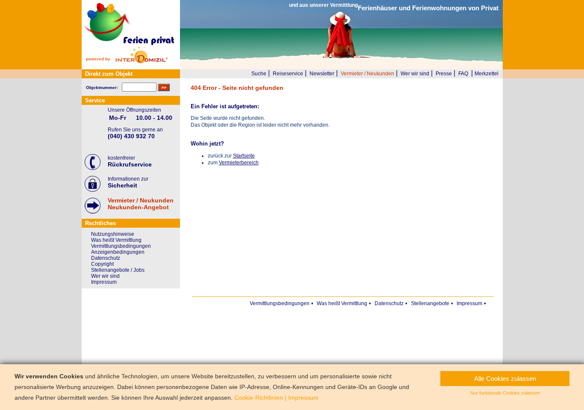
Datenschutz (105, 258)
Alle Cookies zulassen (505, 378)
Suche (258, 74)
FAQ (463, 74)
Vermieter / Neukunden (367, 74)
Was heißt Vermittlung (116, 240)
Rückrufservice (130, 164)
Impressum (104, 282)
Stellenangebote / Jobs (118, 270)
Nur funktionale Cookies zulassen (505, 392)
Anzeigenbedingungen (118, 252)
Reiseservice (288, 74)
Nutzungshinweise (112, 234)
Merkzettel (486, 74)
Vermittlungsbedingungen (121, 246)
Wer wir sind (415, 74)
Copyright (102, 264)
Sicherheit (122, 185)
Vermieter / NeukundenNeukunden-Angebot (141, 204)
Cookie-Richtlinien (258, 397)
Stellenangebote (430, 303)
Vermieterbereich (239, 163)
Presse (444, 74)
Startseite (244, 156)
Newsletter (322, 74)
